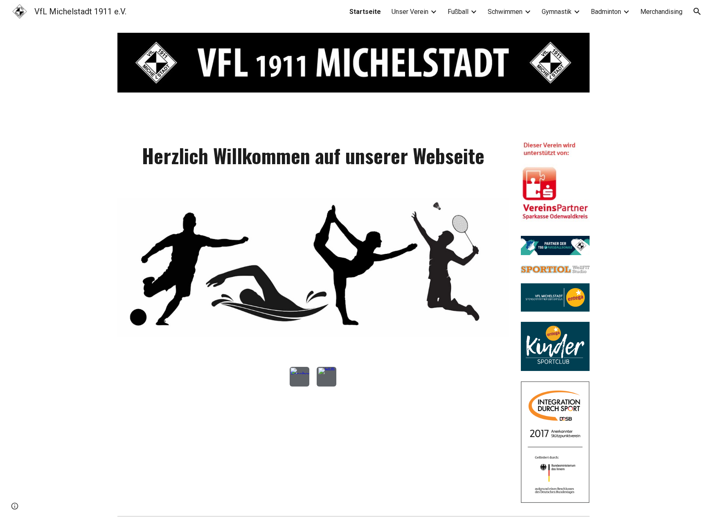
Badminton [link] (606, 12)
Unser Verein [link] (410, 12)
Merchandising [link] (661, 12)
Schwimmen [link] (505, 12)
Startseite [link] (365, 12)
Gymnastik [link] (557, 12)
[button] (697, 11)
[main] (313, 166)
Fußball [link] (458, 12)
